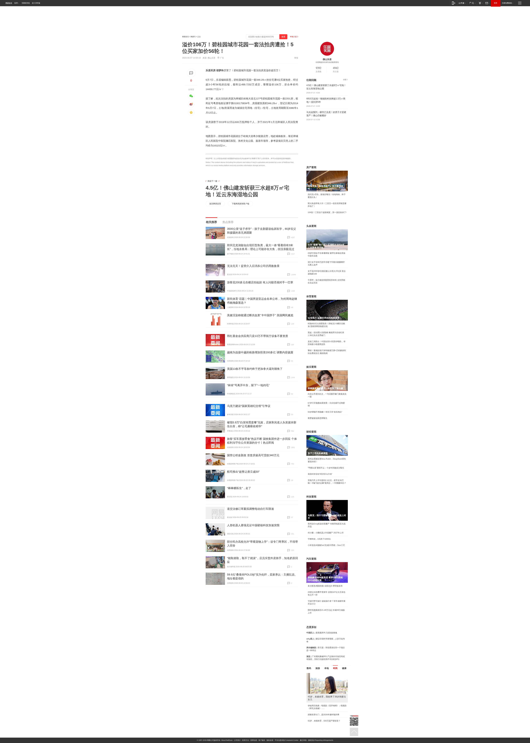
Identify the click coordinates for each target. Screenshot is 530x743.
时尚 (335, 668)
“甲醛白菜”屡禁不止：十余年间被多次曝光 (326, 468)
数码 (309, 668)
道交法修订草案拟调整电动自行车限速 (250, 508)
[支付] (480, 3)
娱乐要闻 (311, 366)
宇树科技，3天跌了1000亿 (319, 539)
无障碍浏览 (26, 3)
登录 (495, 3)
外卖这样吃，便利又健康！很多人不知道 (325, 715)
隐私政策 (270, 741)
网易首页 (9, 3)
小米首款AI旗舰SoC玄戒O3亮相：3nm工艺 (326, 545)
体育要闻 (311, 296)
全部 (344, 80)
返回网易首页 (215, 204)
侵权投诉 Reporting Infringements (320, 741)
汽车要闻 (311, 558)
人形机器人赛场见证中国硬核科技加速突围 (253, 525)
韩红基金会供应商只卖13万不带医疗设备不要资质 (257, 335)
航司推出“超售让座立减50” (243, 471)
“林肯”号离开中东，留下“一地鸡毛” (248, 385)
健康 (344, 668)
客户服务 (262, 741)
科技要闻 (311, 496)
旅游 (318, 668)
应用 (16, 3)
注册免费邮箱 (507, 3)
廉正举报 (303, 741)
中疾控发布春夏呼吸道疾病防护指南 (323, 721)
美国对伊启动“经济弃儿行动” (320, 474)
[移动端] (453, 3)
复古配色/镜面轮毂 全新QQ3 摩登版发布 (325, 586)
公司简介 (237, 741)
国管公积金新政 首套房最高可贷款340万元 (253, 455)
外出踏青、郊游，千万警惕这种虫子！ (324, 703)
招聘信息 (253, 741)
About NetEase (227, 741)
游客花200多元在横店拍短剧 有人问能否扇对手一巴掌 (260, 282)
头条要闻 (311, 226)
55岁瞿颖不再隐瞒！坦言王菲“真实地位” (325, 412)
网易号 (193, 37)
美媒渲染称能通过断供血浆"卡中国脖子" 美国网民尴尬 (260, 315)
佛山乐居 (211, 58)
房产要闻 (311, 167)
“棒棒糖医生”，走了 (239, 488)
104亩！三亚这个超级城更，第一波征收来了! (327, 212)
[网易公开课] (462, 3)
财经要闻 (311, 431)
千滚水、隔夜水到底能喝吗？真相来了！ (325, 709)
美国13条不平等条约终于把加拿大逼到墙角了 (255, 368)
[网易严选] (472, 3)
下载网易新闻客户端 (240, 204)
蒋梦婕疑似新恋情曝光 (317, 418)
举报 (296, 58)
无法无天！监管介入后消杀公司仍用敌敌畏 (253, 265)
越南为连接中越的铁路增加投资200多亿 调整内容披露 (260, 352)
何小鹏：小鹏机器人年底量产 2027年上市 (326, 533)
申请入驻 (293, 37)
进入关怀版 (36, 3)
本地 (326, 668)
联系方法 (245, 741)
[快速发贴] (191, 73)
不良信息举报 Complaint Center (286, 741)
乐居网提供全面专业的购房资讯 (327, 62)
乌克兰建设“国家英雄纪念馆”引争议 (248, 405)
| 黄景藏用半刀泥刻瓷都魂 (321, 633)
